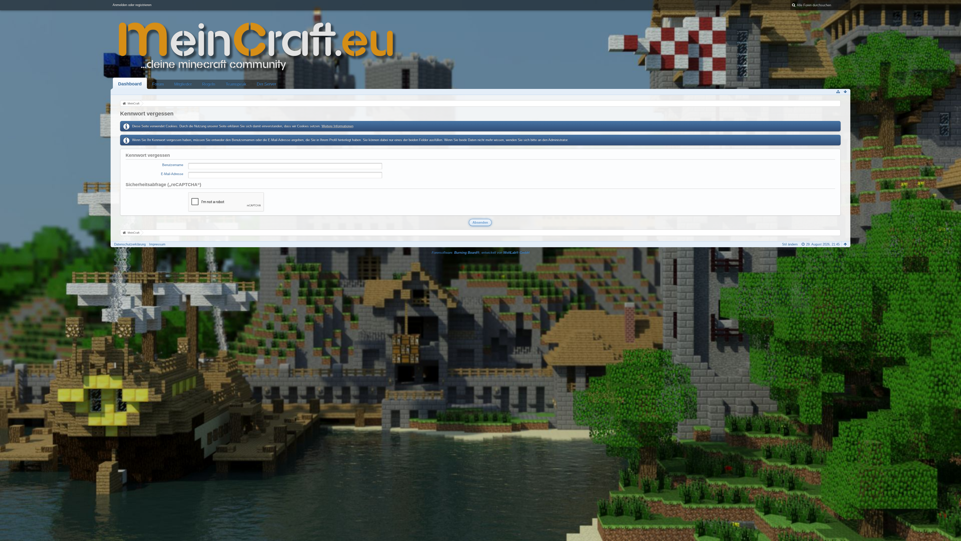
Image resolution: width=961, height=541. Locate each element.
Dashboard (130, 83)
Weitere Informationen (337, 126)
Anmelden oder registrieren (132, 5)
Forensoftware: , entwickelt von (480, 252)
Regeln (208, 84)
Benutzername (172, 165)
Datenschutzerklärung (130, 244)
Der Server (266, 84)
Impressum (157, 244)
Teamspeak (236, 84)
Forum (158, 84)
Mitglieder (183, 84)
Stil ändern (790, 244)
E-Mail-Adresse (172, 174)
